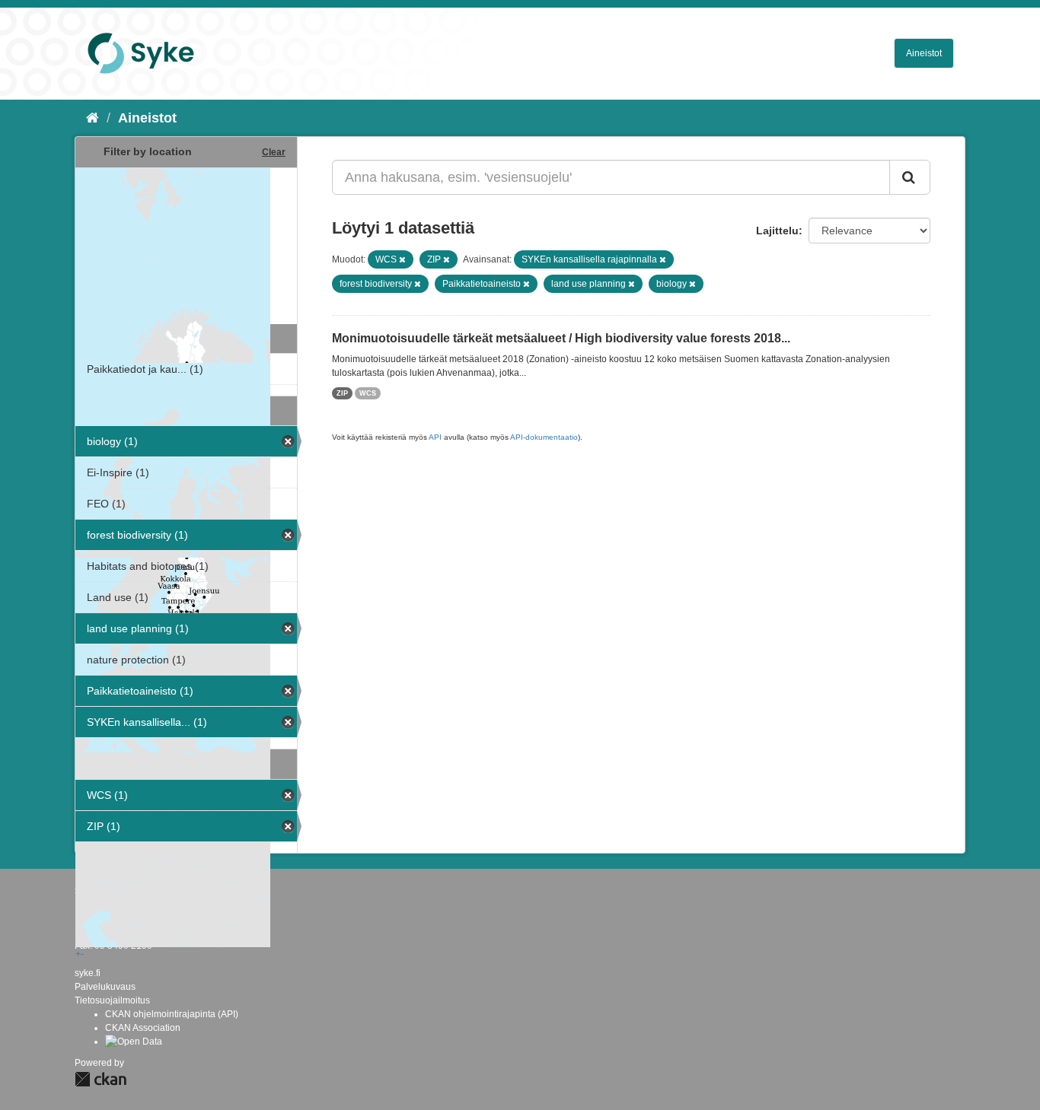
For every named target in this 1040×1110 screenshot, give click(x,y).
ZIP (342, 393)
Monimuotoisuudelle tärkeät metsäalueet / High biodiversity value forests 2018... (561, 338)
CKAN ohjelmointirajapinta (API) (171, 1014)
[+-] (186, 244)
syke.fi (87, 973)
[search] (909, 177)
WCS (367, 393)
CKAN (100, 1079)
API (435, 437)
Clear (274, 152)
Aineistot (924, 53)
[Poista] (402, 259)
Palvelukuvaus (105, 986)
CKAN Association (142, 1028)
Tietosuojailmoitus (112, 1000)
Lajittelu (777, 230)
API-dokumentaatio (544, 437)
